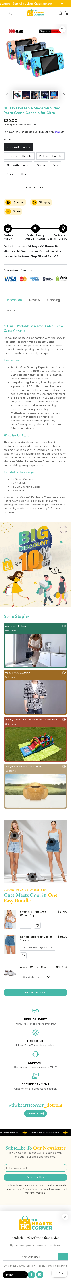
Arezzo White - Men (33, 967)
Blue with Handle (17, 166)
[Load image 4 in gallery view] (45, 95)
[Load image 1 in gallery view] (17, 95)
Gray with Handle (18, 148)
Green (42, 166)
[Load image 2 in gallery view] (26, 95)
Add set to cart (35, 992)
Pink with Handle (50, 157)
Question (18, 202)
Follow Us (32, 1113)
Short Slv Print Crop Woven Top (33, 913)
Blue (25, 175)
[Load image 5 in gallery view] (54, 95)
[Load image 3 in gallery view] (35, 95)
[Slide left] (7, 95)
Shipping (8, 124)
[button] (10, 13)
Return (10, 311)
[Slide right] (64, 95)
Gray (11, 175)
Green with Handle (19, 157)
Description (13, 300)
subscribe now (36, 1177)
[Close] (65, 1217)
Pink (56, 166)
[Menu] (4, 13)
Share (17, 211)
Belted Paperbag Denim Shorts (36, 938)
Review (34, 300)
